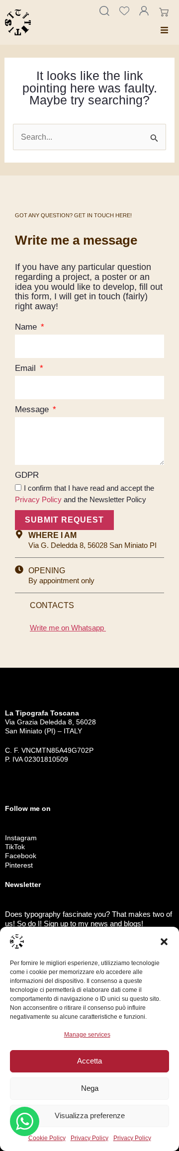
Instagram (21, 838)
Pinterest (19, 865)
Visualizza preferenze (90, 1115)
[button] (164, 942)
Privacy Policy (89, 1138)
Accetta (89, 1061)
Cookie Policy (47, 1138)
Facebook (20, 856)
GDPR (27, 475)
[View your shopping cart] (165, 12)
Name (27, 327)
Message (33, 409)
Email (26, 368)
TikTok (15, 847)
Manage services (87, 1034)
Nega (89, 1088)
